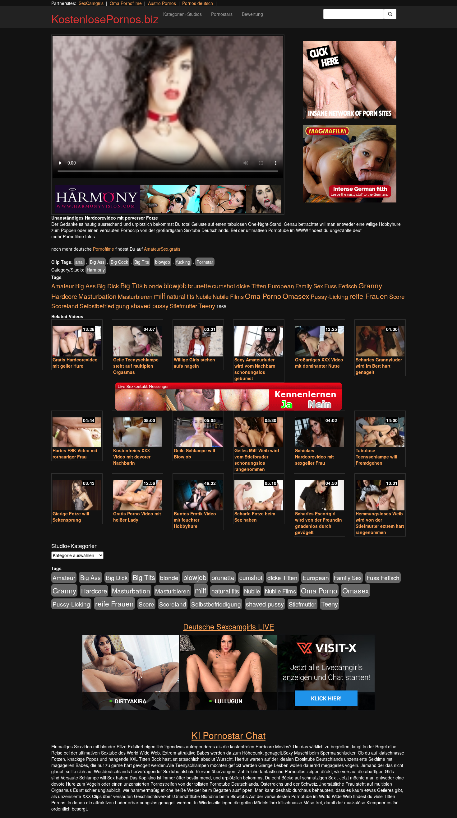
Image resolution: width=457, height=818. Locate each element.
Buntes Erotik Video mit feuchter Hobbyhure (195, 519)
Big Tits (141, 262)
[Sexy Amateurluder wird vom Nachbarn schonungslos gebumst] (258, 338)
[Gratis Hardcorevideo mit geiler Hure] (77, 338)
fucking (183, 262)
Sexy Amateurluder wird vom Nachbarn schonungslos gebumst (254, 368)
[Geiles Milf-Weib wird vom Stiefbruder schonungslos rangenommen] (258, 430)
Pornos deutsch (197, 3)
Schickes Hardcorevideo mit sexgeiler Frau (314, 456)
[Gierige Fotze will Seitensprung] (77, 492)
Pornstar (204, 262)
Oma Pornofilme (126, 3)
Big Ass (97, 262)
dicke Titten (251, 285)
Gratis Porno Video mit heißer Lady (137, 516)
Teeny (206, 305)
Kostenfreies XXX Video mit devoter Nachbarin (131, 456)
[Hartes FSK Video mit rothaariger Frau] (77, 430)
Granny (370, 285)
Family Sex (309, 286)
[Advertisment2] (350, 163)
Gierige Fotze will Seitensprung (71, 516)
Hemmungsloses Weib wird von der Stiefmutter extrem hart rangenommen (380, 522)
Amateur (62, 285)
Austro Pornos (162, 3)
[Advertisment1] (350, 80)
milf (159, 295)
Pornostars (222, 14)
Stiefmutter (183, 306)
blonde (153, 285)
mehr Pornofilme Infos (73, 236)
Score (397, 296)
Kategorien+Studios (182, 14)
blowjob (162, 262)
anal (79, 262)
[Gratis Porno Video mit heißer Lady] (137, 492)
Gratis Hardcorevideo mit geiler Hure (75, 362)
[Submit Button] (390, 14)
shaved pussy (149, 305)
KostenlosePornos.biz (105, 18)
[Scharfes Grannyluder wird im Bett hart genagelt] (380, 338)
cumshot (223, 285)
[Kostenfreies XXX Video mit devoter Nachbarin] (137, 430)
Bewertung (252, 14)
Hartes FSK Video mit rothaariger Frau (75, 453)
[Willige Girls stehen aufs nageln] (198, 338)
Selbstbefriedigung (104, 305)
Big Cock (119, 262)
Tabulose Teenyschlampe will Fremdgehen (376, 456)
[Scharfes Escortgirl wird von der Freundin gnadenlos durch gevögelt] (319, 492)
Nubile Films (228, 296)
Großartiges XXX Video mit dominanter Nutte (319, 362)
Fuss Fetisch (340, 285)
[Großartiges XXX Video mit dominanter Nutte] (319, 338)
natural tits (180, 296)
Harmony (96, 270)
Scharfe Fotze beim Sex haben (254, 516)
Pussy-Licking (329, 296)
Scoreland (64, 305)
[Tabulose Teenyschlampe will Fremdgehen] (380, 430)
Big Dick (108, 285)
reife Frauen (368, 296)
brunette (199, 285)
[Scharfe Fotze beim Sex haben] (258, 492)
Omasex (296, 295)
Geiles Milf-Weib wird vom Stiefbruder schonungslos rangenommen (256, 459)
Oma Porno (263, 296)
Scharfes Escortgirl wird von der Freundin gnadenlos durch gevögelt (318, 522)
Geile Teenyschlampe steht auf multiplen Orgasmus (136, 365)
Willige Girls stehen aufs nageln (194, 362)
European (281, 285)
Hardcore (64, 296)
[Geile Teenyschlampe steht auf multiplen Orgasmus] (137, 338)
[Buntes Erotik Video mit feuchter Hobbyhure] (198, 492)
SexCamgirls (91, 3)
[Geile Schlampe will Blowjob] (198, 430)
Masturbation (97, 296)
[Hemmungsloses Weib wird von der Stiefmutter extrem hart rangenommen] (380, 492)
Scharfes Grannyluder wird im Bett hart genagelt (379, 365)
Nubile (203, 296)
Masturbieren (135, 296)
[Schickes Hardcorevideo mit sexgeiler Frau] (319, 430)
